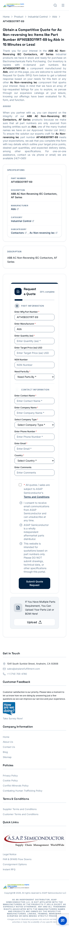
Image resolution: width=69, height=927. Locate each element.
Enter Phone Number (26, 431)
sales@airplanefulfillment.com (23, 668)
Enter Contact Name (25, 395)
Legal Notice (9, 854)
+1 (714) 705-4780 (17, 673)
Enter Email (21, 443)
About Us (8, 741)
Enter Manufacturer (25, 323)
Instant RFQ (9, 869)
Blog (5, 752)
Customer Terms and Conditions (20, 814)
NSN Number (21, 359)
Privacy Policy (10, 775)
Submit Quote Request (34, 583)
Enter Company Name (26, 407)
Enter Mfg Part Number (27, 311)
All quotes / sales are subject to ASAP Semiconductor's (37, 490)
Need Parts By (22, 371)
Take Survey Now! (13, 718)
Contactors (17, 232)
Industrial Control (38, 16)
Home (6, 16)
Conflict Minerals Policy (15, 785)
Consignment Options (15, 864)
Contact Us (9, 747)
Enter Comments (23, 467)
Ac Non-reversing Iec (42, 232)
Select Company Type (26, 419)
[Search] (55, 5)
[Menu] (63, 5)
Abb (54, 16)
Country (19, 455)
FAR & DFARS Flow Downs (17, 859)
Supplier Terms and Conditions (20, 809)
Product (18, 16)
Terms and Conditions (37, 496)
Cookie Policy (10, 780)
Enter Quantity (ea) (25, 335)
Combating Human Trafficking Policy (22, 790)
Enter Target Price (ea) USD (28, 347)
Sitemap (7, 757)
